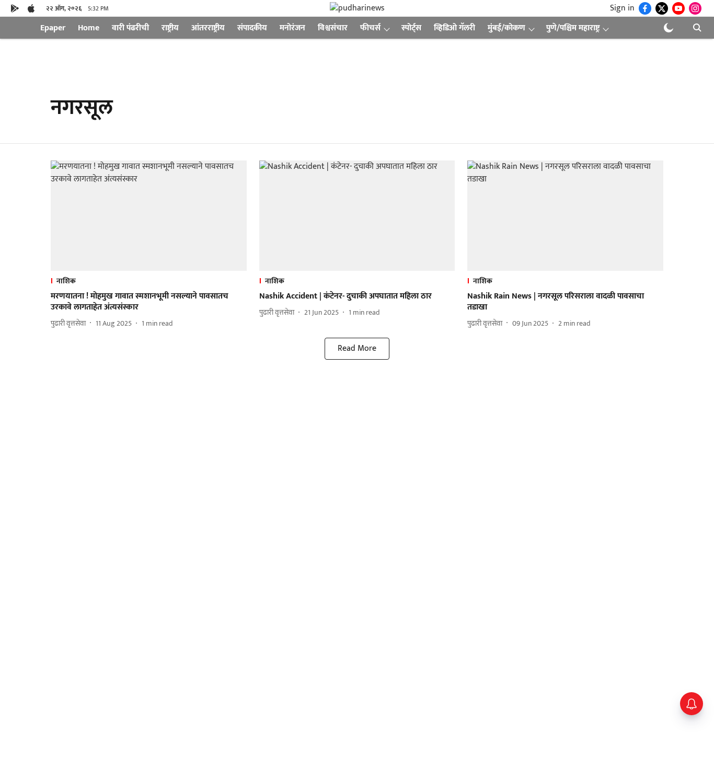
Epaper (52, 28)
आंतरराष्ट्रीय (208, 28)
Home (88, 28)
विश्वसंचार (333, 28)
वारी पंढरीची (130, 28)
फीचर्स (370, 28)
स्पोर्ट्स (411, 28)
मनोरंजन (292, 28)
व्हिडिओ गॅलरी (454, 28)
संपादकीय (252, 28)
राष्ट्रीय (170, 28)
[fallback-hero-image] (149, 215)
